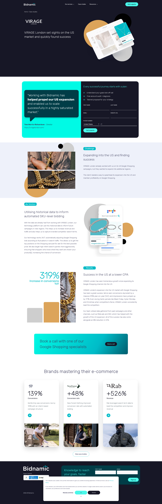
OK (81, 492)
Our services (68, 4)
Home (26, 12)
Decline (94, 492)
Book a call (111, 344)
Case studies (82, 4)
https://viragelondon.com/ (34, 128)
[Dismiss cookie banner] (81, 497)
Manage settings (68, 492)
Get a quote (132, 4)
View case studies (81, 454)
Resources (93, 4)
